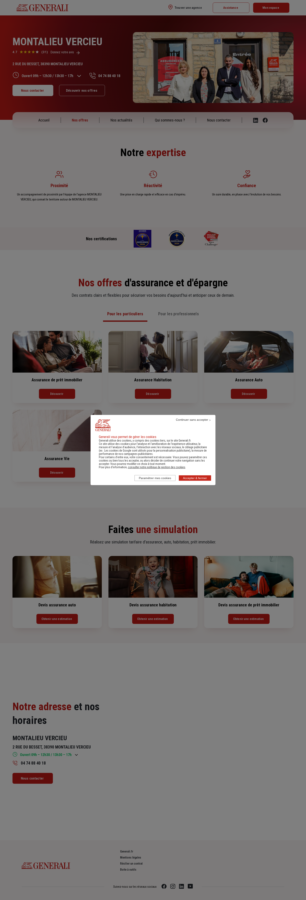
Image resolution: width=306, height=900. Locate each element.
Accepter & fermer (195, 478)
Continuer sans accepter (192, 419)
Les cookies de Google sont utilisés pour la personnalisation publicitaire (146, 450)
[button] (156, 467)
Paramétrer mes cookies (155, 478)
